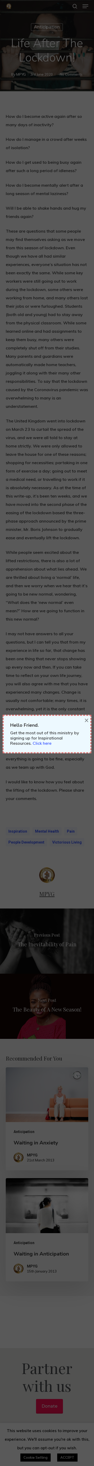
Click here (42, 743)
